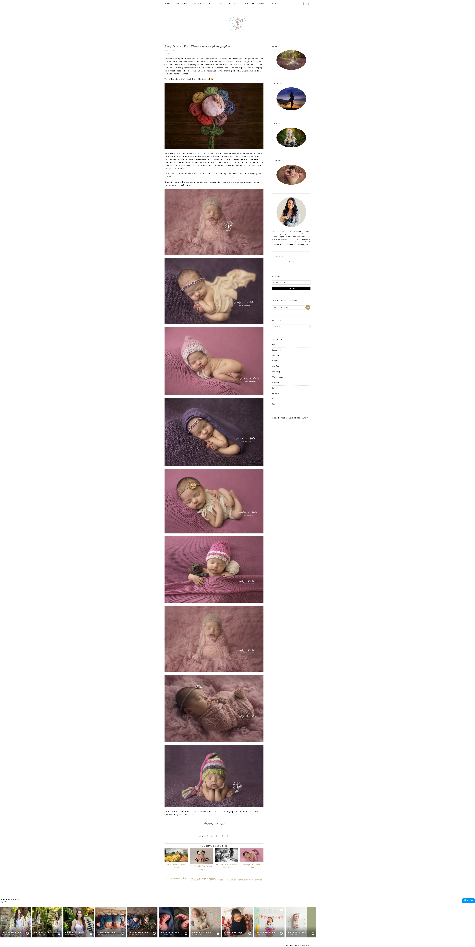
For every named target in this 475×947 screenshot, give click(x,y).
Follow (470, 901)
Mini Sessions (277, 377)
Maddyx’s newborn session (251, 866)
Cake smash (276, 350)
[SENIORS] (291, 138)
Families (275, 366)
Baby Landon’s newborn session (201, 868)
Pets (273, 388)
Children (275, 355)
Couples (275, 361)
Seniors (275, 399)
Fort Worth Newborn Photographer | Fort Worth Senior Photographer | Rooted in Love (237, 23)
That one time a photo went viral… (226, 866)
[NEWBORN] (291, 175)
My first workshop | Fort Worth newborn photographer (192, 878)
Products (275, 393)
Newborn (169, 53)
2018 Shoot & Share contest (176, 866)
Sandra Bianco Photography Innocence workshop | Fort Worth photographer (226, 880)
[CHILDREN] (291, 60)
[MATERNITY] (291, 98)
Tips (274, 404)
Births (274, 345)
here (192, 815)
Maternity (276, 372)
